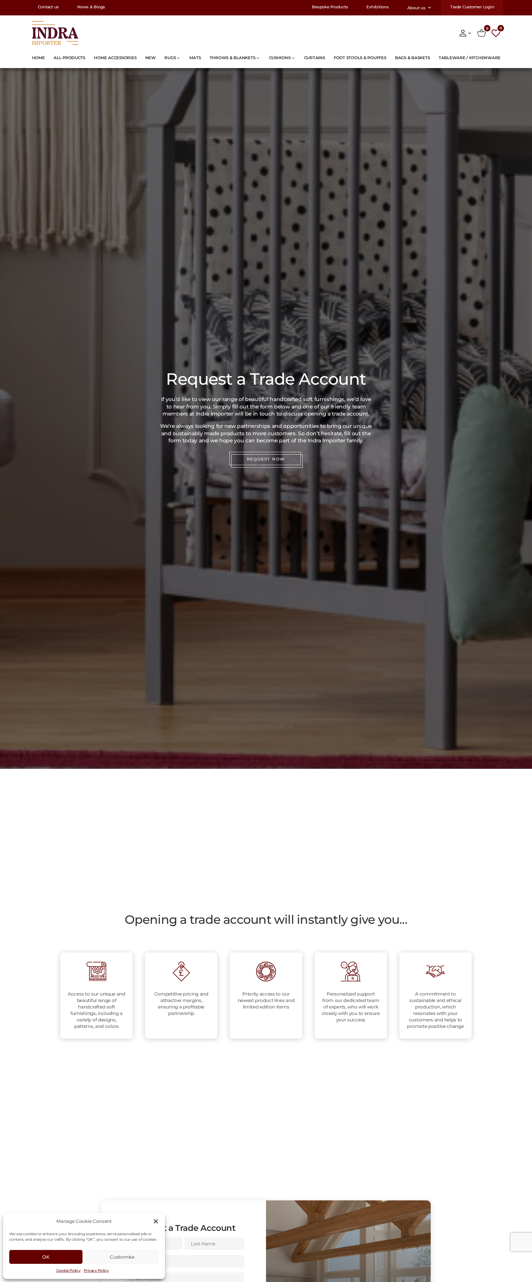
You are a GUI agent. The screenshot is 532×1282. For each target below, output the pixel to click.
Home (38, 57)
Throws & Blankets (233, 57)
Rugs (170, 57)
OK (45, 1257)
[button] (156, 1221)
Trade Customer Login (472, 7)
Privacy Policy (96, 1270)
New (150, 57)
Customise (122, 1257)
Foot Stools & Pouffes (360, 57)
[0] (481, 33)
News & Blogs (91, 7)
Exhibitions (377, 7)
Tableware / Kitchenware (470, 57)
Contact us (48, 7)
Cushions (280, 57)
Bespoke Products (330, 7)
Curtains (314, 57)
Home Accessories (115, 57)
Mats (195, 57)
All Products (69, 57)
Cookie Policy (68, 1270)
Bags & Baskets (412, 57)
